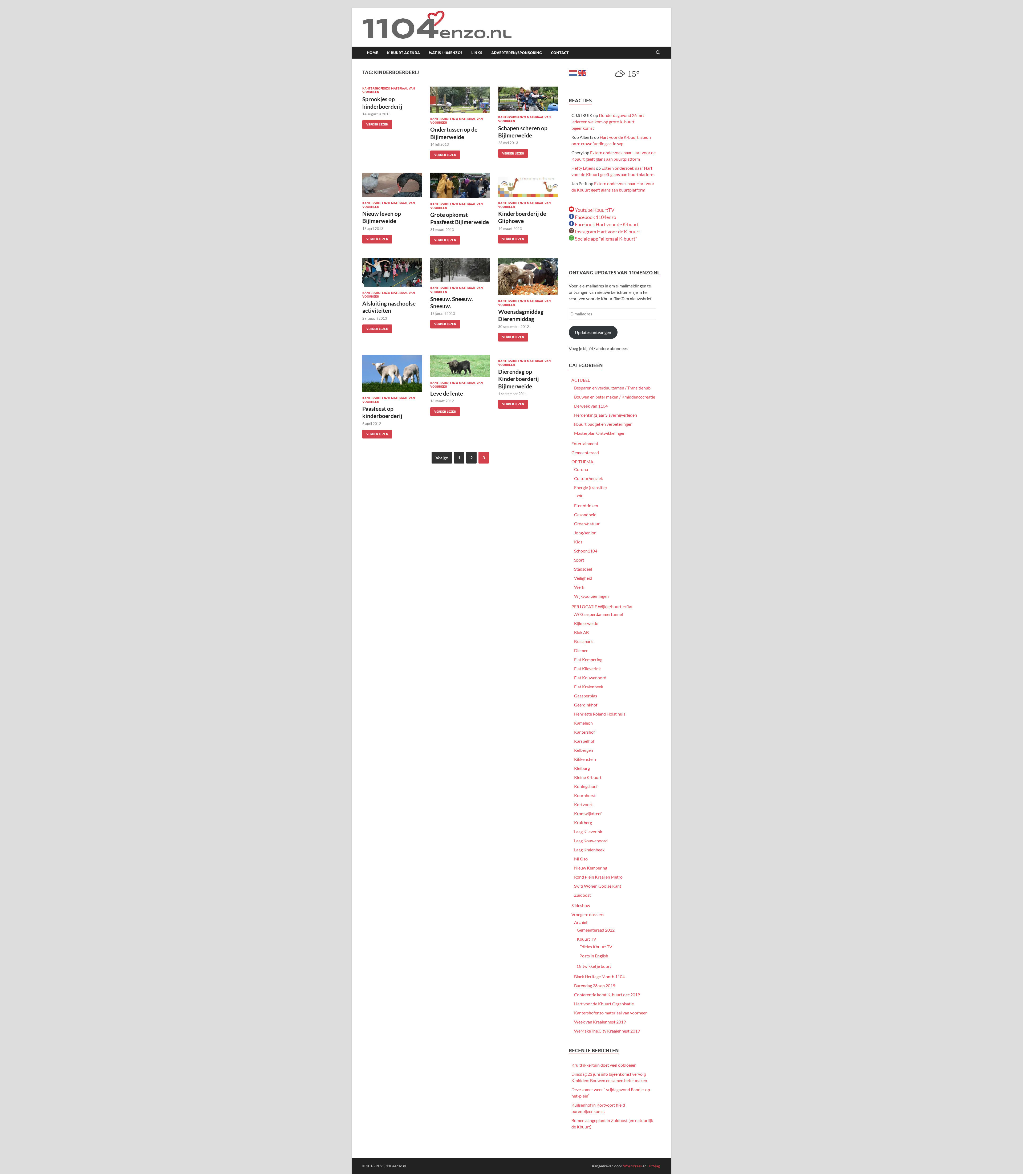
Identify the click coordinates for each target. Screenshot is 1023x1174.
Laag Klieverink (588, 831)
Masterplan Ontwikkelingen (600, 433)
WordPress (632, 1166)
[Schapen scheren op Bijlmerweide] (528, 99)
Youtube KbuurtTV (594, 210)
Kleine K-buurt (588, 777)
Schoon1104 (585, 550)
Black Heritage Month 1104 (599, 976)
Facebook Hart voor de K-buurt (606, 224)
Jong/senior (585, 532)
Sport (579, 559)
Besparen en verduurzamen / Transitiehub (612, 387)
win (580, 495)
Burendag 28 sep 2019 (594, 985)
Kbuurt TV (586, 938)
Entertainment (584, 443)
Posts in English (593, 955)
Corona (581, 469)
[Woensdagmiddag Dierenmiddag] (528, 276)
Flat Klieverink (587, 668)
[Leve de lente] (460, 366)
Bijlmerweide (586, 623)
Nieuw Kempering (590, 867)
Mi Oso (581, 858)
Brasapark (583, 641)
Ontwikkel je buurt (594, 966)
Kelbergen (583, 750)
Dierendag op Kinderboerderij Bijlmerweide (518, 378)
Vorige (442, 457)
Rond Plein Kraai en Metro (598, 876)
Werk (579, 587)
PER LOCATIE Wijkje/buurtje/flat (602, 606)
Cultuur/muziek (588, 478)
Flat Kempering (588, 659)
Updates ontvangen (593, 332)
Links (476, 53)
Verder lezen (375, 123)
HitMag (653, 1166)
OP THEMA (582, 461)
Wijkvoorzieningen (591, 596)
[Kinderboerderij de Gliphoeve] (528, 185)
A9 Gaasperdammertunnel (598, 614)
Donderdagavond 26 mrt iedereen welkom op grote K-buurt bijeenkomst (607, 122)
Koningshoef (586, 786)
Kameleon (583, 722)
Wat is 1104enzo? (445, 53)
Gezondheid (585, 514)
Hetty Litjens (583, 167)
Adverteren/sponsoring (516, 53)
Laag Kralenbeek (589, 849)
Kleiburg (582, 768)
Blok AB (581, 632)
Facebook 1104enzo (595, 217)
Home (372, 53)
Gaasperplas (585, 695)
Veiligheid (583, 577)
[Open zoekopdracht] (658, 53)
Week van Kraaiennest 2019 (600, 1021)
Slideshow (580, 905)
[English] (582, 72)
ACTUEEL (580, 380)
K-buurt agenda (403, 53)
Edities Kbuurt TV (595, 946)
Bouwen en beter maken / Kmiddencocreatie (614, 396)
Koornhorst (585, 795)
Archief (580, 922)
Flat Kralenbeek (588, 686)
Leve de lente (446, 393)
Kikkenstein (585, 759)
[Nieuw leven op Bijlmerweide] (392, 185)
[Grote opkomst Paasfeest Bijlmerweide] (460, 185)
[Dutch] (573, 72)
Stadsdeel (583, 568)
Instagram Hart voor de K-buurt (607, 231)
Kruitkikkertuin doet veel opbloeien (603, 1064)
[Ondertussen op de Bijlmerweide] (460, 100)
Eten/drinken (586, 505)
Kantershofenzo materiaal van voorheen (611, 1012)
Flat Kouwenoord (590, 677)
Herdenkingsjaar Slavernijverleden (605, 414)
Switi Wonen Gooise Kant (597, 885)
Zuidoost (582, 894)
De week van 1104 (591, 405)
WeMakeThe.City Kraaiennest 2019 (607, 1030)
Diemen (581, 650)
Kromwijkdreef (588, 813)
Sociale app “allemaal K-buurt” (605, 239)
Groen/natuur (587, 523)
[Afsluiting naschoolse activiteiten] (392, 272)
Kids (578, 541)
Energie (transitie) (590, 487)
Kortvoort (583, 804)
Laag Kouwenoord (591, 840)
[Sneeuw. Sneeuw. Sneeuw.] (460, 270)
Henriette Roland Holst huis (599, 713)
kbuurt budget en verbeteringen (603, 423)
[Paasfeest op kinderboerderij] (392, 373)
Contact (560, 53)
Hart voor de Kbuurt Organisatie (604, 1003)
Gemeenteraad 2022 (596, 929)
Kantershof (584, 731)
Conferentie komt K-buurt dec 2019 (607, 994)
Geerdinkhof (585, 704)
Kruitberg (583, 822)
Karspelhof (584, 741)
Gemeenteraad (585, 452)
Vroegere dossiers (587, 914)
